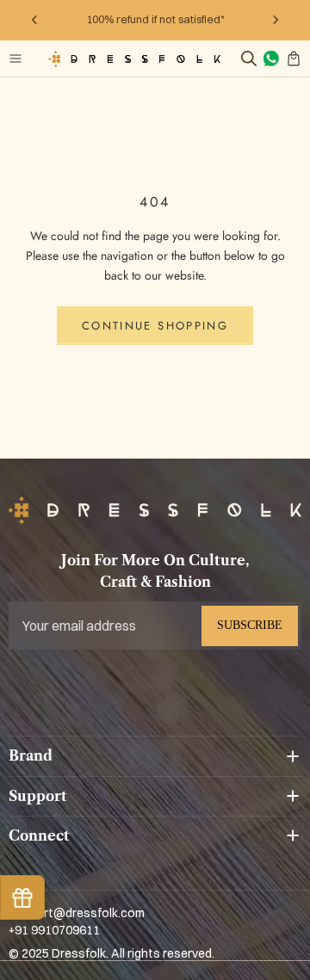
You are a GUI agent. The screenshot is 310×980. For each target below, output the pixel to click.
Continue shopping (155, 325)
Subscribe (249, 625)
